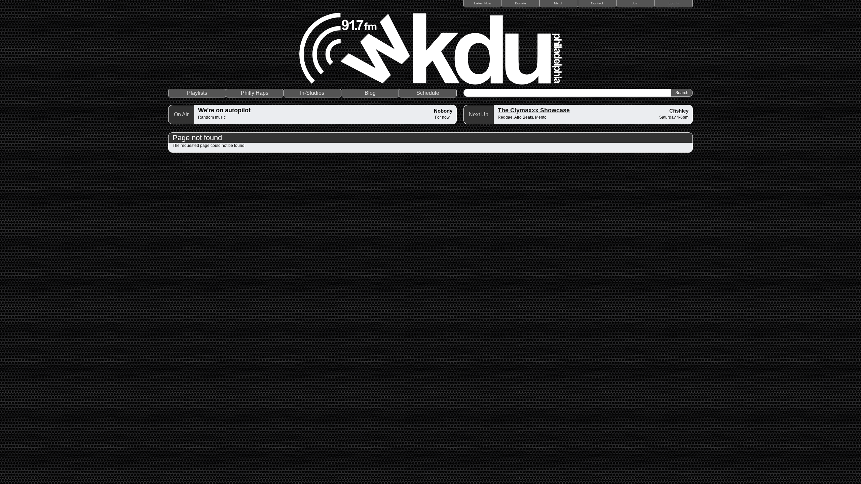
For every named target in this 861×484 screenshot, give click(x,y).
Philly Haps (254, 93)
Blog (370, 93)
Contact (597, 3)
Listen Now (482, 3)
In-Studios (312, 93)
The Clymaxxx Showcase (534, 110)
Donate (520, 3)
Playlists (197, 93)
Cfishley (678, 111)
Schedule (427, 93)
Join (635, 3)
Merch (558, 3)
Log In (674, 3)
